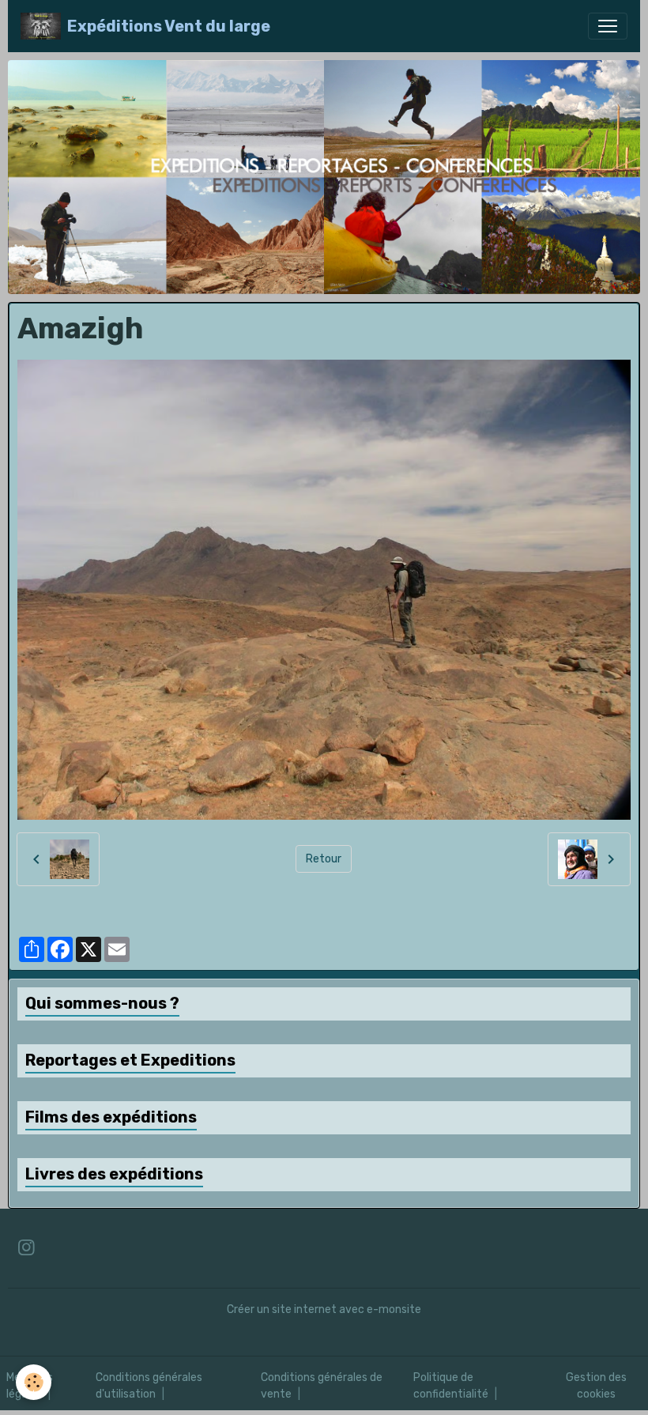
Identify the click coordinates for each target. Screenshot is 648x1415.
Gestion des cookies (596, 1386)
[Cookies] (33, 1382)
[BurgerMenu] (607, 26)
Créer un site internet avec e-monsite (324, 1309)
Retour (323, 859)
